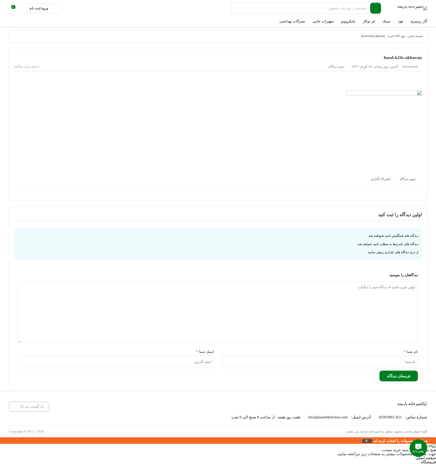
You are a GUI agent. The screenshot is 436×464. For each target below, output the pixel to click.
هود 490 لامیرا (396, 36)
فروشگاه (428, 462)
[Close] (1, 441)
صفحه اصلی (415, 36)
